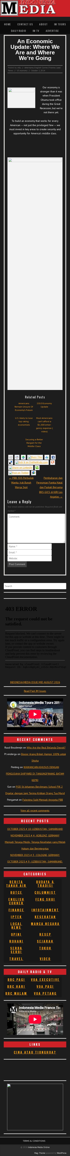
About (43, 24)
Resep (45, 934)
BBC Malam (16, 993)
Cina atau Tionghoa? (35, 1052)
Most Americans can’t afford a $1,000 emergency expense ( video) (44, 425)
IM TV (36, 31)
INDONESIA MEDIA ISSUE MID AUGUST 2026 (35, 682)
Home (7, 24)
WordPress (61, 1153)
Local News (16, 926)
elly (19, 67)
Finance (52, 67)
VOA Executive (45, 979)
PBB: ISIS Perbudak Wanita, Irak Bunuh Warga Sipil (21, 482)
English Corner (41, 67)
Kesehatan (45, 917)
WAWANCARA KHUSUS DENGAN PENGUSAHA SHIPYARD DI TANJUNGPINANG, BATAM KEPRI (35, 773)
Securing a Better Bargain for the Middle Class (34, 443)
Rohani (16, 941)
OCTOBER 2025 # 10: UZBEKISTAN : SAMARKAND (35, 829)
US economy (22, 70)
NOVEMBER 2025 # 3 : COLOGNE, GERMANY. (35, 855)
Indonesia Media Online (39, 1147)
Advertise (52, 31)
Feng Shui (45, 899)
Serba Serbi (16, 950)
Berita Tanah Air (16, 884)
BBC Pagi (16, 979)
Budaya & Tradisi (45, 884)
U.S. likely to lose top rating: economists (24, 421)
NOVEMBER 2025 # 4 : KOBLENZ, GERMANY (35, 835)
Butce (16, 892)
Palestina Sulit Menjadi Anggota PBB (42, 799)
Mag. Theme (39, 1153)
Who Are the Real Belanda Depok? (46, 747)
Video (45, 959)
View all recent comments (35, 810)
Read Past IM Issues (35, 691)
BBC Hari (16, 986)
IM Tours (60, 24)
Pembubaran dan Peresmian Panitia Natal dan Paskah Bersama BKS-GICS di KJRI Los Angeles (49, 487)
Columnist (45, 892)
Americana (29, 67)
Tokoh (45, 948)
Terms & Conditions (34, 1140)
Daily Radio (18, 31)
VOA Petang (45, 993)
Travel (16, 959)
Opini (16, 934)
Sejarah (45, 941)
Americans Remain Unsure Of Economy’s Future (24, 406)
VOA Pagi (45, 986)
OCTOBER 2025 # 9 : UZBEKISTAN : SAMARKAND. (35, 861)
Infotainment (45, 910)
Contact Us (25, 24)
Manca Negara (45, 924)
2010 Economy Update (44, 405)
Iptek (16, 917)
